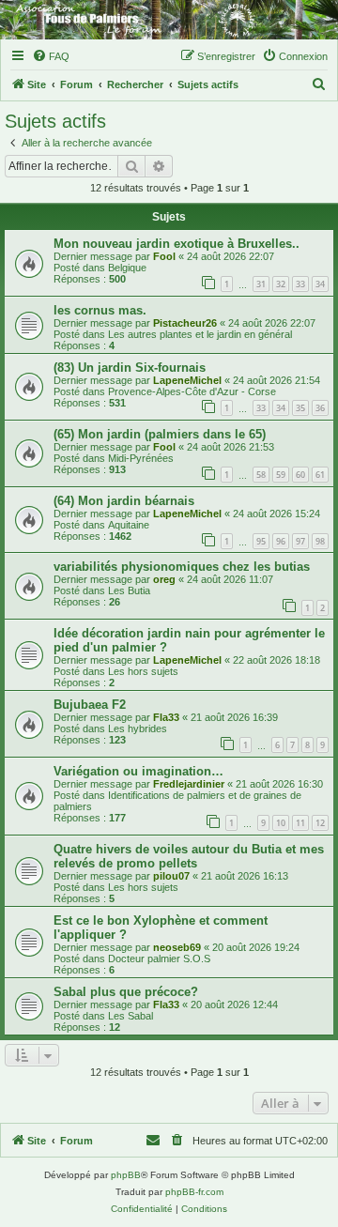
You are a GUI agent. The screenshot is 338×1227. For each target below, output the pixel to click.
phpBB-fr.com (194, 1192)
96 (280, 541)
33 (300, 284)
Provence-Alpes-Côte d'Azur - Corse (192, 391)
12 (320, 823)
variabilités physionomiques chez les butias (182, 567)
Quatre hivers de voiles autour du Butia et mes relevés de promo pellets (189, 856)
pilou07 (171, 876)
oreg (164, 579)
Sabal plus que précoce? (126, 992)
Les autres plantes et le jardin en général (200, 334)
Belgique (127, 267)
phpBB (126, 1175)
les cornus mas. (100, 310)
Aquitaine (128, 524)
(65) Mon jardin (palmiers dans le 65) (160, 434)
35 (300, 408)
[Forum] (169, 19)
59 (280, 474)
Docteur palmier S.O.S (159, 958)
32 (280, 284)
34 (320, 284)
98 (320, 541)
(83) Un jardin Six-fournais (130, 367)
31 (261, 284)
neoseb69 (177, 947)
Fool (164, 256)
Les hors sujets (143, 671)
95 (261, 541)
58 (261, 474)
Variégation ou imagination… (138, 771)
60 (300, 474)
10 (280, 823)
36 (320, 408)
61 (320, 474)
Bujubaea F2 (90, 705)
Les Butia (129, 590)
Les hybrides (137, 728)
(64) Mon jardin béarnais (124, 501)
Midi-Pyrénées (141, 458)
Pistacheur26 (185, 323)
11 (300, 823)
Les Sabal (130, 1015)
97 (300, 541)
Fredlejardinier (188, 784)
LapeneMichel (187, 380)
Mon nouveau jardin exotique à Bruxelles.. (177, 244)
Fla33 (166, 717)
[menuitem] (50, 56)
